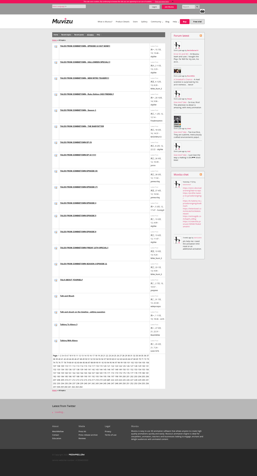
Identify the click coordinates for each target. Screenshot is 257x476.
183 (58, 376)
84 (81, 362)
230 (143, 380)
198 (116, 376)
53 (94, 359)
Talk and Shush (67, 296)
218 (97, 380)
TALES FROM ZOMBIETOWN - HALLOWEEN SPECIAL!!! (85, 62)
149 (120, 369)
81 (73, 362)
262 (73, 387)
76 (59, 362)
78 (65, 362)
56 (102, 359)
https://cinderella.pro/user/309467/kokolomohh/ (192, 224)
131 (147, 366)
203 (135, 376)
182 (54, 376)
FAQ (98, 35)
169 (101, 373)
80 (70, 362)
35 (142, 355)
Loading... (59, 412)
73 (148, 359)
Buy (184, 21)
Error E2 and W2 (181, 54)
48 (81, 359)
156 (147, 369)
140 (85, 369)
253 (135, 383)
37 (148, 355)
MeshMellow (58, 431)
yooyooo (154, 290)
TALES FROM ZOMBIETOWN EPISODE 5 (78, 216)
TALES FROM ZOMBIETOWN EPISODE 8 (78, 232)
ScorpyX (160, 210)
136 (70, 369)
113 (77, 366)
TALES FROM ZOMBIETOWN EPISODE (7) (79, 187)
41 (62, 359)
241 (89, 383)
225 (124, 380)
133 (58, 369)
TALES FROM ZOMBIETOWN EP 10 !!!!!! (78, 155)
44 (70, 359)
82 (76, 362)
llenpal (189, 99)
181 (147, 373)
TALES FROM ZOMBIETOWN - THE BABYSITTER (82, 126)
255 (143, 383)
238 (77, 383)
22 (107, 355)
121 (108, 366)
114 (81, 366)
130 (143, 366)
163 (77, 373)
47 (78, 359)
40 (59, 359)
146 (108, 369)
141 (89, 369)
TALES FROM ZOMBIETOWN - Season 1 (78, 110)
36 (145, 355)
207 (54, 380)
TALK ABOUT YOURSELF (71, 280)
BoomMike (155, 335)
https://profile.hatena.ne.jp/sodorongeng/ (192, 195)
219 (101, 380)
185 (66, 376)
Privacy (108, 431)
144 (101, 369)
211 (70, 380)
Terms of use (110, 435)
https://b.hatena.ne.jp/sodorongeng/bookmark (192, 203)
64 (124, 359)
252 (131, 383)
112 (73, 366)
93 (105, 362)
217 (93, 380)
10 (74, 355)
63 (121, 359)
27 (121, 355)
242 (93, 383)
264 (80, 387)
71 (142, 359)
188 (77, 376)
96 (113, 362)
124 (120, 366)
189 (81, 376)
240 (85, 383)
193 (97, 376)
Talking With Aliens (69, 340)
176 (128, 373)
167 (93, 373)
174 (120, 373)
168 (97, 373)
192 (93, 376)
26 (118, 355)
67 (132, 359)
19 (99, 355)
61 (116, 359)
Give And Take (180, 102)
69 (137, 359)
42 (65, 359)
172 (112, 373)
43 (67, 359)
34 (140, 355)
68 (134, 359)
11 (77, 355)
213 (77, 380)
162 (73, 373)
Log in (154, 7)
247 (112, 383)
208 (58, 380)
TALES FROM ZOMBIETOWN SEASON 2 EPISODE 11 (83, 264)
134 (62, 369)
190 (85, 376)
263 (77, 387)
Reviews (82, 438)
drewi (189, 128)
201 (128, 376)
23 (110, 355)
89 (94, 362)
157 (54, 373)
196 (108, 376)
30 (129, 355)
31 (131, 355)
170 (104, 373)
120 (104, 366)
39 (57, 359)
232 (54, 383)
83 (78, 362)
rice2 (188, 151)
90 (97, 362)
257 (54, 387)
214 (81, 380)
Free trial (197, 21)
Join (169, 7)
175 (124, 373)
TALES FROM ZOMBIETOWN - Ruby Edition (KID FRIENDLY (87, 94)
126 (128, 366)
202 (131, 376)
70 (140, 359)
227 (131, 380)
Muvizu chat (181, 174)
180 (143, 373)
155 (143, 369)
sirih (162, 319)
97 (116, 362)
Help (175, 21)
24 (112, 355)
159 (62, 373)
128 (135, 366)
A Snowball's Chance (183, 79)
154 (139, 369)
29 (126, 355)
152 (131, 369)
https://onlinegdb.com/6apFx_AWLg (192, 217)
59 (110, 359)
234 (62, 383)
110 (66, 366)
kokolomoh (187, 185)
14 (85, 355)
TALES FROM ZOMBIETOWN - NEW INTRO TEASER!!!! (84, 78)
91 (100, 362)
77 (62, 362)
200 (124, 376)
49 (83, 359)
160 (66, 373)
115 (85, 366)
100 (124, 362)
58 (108, 359)
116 (89, 366)
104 (139, 362)
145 (104, 369)
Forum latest (181, 35)
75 (57, 362)
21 (104, 355)
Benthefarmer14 (192, 50)
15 (88, 355)
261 (69, 387)
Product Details (122, 21)
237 (73, 383)
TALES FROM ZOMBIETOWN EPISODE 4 (78, 203)
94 (108, 362)
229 (139, 380)
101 (128, 362)
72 (145, 359)
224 (120, 380)
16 (91, 355)
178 (135, 373)
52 (91, 359)
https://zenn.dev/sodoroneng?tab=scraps (192, 189)
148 (116, 369)
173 (116, 373)
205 (143, 376)
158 (58, 373)
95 (111, 362)
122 (112, 366)
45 (73, 359)
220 (104, 380)
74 (54, 362)
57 (105, 359)
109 (62, 366)
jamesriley (155, 181)
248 (116, 383)
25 (115, 355)
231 (147, 380)
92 (103, 362)
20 (102, 355)
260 (65, 387)
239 (81, 383)
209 (62, 380)
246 (108, 383)
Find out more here (162, 2)
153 (135, 369)
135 (66, 369)
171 (108, 373)
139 (81, 369)
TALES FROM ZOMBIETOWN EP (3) (76, 142)
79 (68, 362)
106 (147, 362)
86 (86, 362)
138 (77, 369)
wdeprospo (156, 306)
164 (81, 373)
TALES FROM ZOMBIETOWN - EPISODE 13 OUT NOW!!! (85, 46)
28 (123, 355)
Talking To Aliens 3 (68, 324)
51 (89, 359)
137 (73, 369)
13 (82, 355)
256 (147, 383)
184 (62, 376)
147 (112, 369)
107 (54, 366)
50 (86, 359)
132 (54, 369)
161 (70, 373)
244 (101, 383)
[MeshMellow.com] (76, 454)
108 (58, 366)
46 (75, 359)
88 (92, 362)
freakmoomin (156, 120)
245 (104, 383)
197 (112, 376)
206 (147, 376)
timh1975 (155, 351)
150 (124, 369)
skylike (153, 56)
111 (70, 366)
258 (58, 387)
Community (156, 21)
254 (139, 383)
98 (119, 362)
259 (62, 387)
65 (126, 359)
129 (139, 366)
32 (134, 355)
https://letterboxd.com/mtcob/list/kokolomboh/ (192, 211)
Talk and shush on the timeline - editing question (82, 312)
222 (112, 380)
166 (89, 373)
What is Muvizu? (105, 21)
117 (93, 366)
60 (113, 359)
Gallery (144, 21)
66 (129, 359)
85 (84, 362)
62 (118, 359)
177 (131, 373)
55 (100, 359)
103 (136, 362)
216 (89, 380)
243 (97, 383)
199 (120, 376)
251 (128, 383)
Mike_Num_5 (156, 88)
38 (54, 359)
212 (73, 380)
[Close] (172, 2)
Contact (55, 435)
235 (66, 383)
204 (139, 376)
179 (139, 373)
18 (96, 355)
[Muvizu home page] (62, 20)
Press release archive (88, 435)
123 (116, 366)
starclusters (198, 238)
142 (93, 369)
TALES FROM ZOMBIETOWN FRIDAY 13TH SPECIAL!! (84, 248)
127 (131, 366)
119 (101, 366)
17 (93, 355)
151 (128, 369)
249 (120, 383)
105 (143, 362)
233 (58, 383)
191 (89, 376)
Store (135, 21)
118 (97, 366)
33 (137, 355)
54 (97, 359)
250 (124, 383)
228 (135, 380)
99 (121, 362)
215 (85, 380)
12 (80, 355)
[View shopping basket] (202, 10)
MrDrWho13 (156, 136)
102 (132, 362)
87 (89, 362)
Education (56, 438)
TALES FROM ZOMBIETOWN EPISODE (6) (79, 171)
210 (66, 380)
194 (101, 376)
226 (128, 380)
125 (124, 366)
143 (97, 369)
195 (104, 376)
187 (73, 376)
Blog (167, 21)
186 (70, 376)
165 (85, 373)
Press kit (82, 431)
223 (116, 380)
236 (70, 383)
